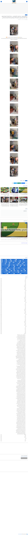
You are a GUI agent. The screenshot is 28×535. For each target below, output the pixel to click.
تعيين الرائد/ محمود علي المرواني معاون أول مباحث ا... (21, 343)
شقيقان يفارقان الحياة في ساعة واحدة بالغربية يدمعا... (21, 353)
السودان (21, 262)
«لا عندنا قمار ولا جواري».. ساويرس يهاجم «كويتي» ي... (21, 378)
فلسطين (3, 269)
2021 (25, 278)
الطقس (11, 262)
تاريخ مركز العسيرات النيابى (23, 379)
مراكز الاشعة (3, 270)
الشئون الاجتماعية (16, 262)
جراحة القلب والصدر (24, 266)
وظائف (3, 273)
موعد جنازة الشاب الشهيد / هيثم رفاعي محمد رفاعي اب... (20, 368)
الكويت (20, 263)
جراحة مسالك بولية (5, 266)
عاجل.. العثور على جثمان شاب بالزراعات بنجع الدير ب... (21, 392)
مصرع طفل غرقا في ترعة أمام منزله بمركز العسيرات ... (21, 433)
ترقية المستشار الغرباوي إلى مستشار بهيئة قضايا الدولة (20, 372)
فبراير (25, 280)
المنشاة (2, 263)
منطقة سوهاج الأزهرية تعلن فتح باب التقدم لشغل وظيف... (20, 350)
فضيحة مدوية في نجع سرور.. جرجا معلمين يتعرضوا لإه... (20, 415)
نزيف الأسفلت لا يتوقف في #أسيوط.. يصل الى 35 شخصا (20, 382)
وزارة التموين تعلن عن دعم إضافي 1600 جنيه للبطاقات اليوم (19, 238)
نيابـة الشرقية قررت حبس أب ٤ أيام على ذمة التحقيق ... (21, 346)
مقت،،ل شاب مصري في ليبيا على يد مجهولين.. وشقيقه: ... (20, 403)
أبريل (25, 282)
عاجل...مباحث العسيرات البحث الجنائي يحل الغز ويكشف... (20, 425)
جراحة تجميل (17, 266)
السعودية (25, 262)
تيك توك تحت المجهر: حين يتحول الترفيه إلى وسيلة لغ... (20, 361)
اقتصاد (3, 259)
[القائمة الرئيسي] (26, 1)
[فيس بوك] (24, 458)
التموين (23, 180)
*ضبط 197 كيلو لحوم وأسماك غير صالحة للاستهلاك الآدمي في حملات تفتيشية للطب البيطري (14, 195)
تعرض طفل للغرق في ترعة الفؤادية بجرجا (22, 407)
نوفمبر (25, 300)
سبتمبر (25, 322)
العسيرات (3, 262)
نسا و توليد (16, 273)
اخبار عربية (12, 259)
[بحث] (1, 1)
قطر (23, 270)
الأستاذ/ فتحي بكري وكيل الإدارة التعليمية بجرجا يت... (21, 400)
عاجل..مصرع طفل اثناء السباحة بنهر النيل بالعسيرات (21, 367)
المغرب (7, 263)
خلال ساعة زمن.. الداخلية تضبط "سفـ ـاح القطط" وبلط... (20, 411)
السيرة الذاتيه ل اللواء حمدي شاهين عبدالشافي (21, 404)
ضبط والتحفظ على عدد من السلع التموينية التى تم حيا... (20, 385)
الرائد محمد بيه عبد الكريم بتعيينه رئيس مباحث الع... (21, 336)
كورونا (19, 270)
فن (26, 270)
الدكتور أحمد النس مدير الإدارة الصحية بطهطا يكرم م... (21, 418)
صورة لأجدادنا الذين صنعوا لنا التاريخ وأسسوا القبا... (21, 338)
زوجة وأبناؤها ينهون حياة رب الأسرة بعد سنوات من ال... (20, 354)
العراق (7, 262)
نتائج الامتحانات (24, 273)
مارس (25, 281)
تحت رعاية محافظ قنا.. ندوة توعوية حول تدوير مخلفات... (21, 371)
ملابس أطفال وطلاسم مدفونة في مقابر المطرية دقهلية (20, 389)
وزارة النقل (10, 273)
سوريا (25, 269)
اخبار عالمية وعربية (19, 259)
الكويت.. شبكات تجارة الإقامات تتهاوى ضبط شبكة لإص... (20, 429)
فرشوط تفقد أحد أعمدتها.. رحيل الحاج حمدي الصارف (21, 414)
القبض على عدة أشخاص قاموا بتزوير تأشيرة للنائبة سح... (20, 396)
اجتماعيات (25, 259)
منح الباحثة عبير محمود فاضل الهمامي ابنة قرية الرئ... (21, 397)
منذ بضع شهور (25, 237)
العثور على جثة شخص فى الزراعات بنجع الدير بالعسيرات (20, 393)
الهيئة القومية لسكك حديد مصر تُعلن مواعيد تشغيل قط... (20, 386)
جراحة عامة (11, 266)
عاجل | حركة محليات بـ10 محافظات (22, 365)
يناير (25, 279)
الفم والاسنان (25, 263)
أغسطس (25, 333)
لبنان (16, 270)
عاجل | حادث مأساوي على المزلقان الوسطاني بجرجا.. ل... (21, 342)
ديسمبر (25, 289)
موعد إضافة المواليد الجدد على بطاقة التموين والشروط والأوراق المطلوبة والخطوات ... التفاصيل (5, 195)
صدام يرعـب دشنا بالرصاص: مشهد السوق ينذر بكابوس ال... (20, 375)
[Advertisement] (14, 8)
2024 (25, 314)
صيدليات (11, 269)
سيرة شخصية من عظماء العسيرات (18, 269)
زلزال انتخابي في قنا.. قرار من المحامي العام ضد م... (21, 428)
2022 (25, 290)
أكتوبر (25, 311)
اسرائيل (7, 259)
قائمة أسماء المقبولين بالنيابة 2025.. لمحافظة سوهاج (21, 421)
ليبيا (12, 270)
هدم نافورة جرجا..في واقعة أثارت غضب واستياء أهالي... (21, 408)
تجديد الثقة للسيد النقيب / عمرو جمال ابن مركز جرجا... (21, 339)
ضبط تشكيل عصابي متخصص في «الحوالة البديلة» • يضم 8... (20, 432)
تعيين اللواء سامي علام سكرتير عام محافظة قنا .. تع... (21, 364)
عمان (7, 269)
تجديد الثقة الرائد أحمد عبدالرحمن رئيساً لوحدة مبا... (21, 335)
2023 (25, 302)
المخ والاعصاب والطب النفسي (13, 263)
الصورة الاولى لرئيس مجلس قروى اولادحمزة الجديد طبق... (20, 422)
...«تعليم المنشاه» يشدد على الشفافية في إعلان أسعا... (20, 410)
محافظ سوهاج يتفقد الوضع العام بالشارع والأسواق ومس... (20, 357)
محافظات (21, 180)
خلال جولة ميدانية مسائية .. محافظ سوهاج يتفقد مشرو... (20, 360)
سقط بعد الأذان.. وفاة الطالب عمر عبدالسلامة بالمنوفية (20, 390)
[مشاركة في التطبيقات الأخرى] (12, 183)
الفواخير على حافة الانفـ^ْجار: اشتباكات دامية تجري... (21, 349)
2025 (25, 326)
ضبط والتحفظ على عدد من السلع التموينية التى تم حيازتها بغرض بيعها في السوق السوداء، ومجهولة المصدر (23, 204)
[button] (23, 183)
